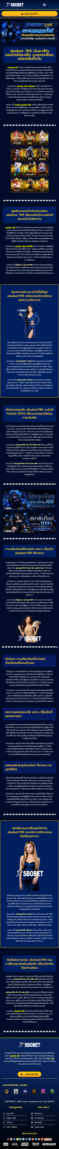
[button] (44, 4)
